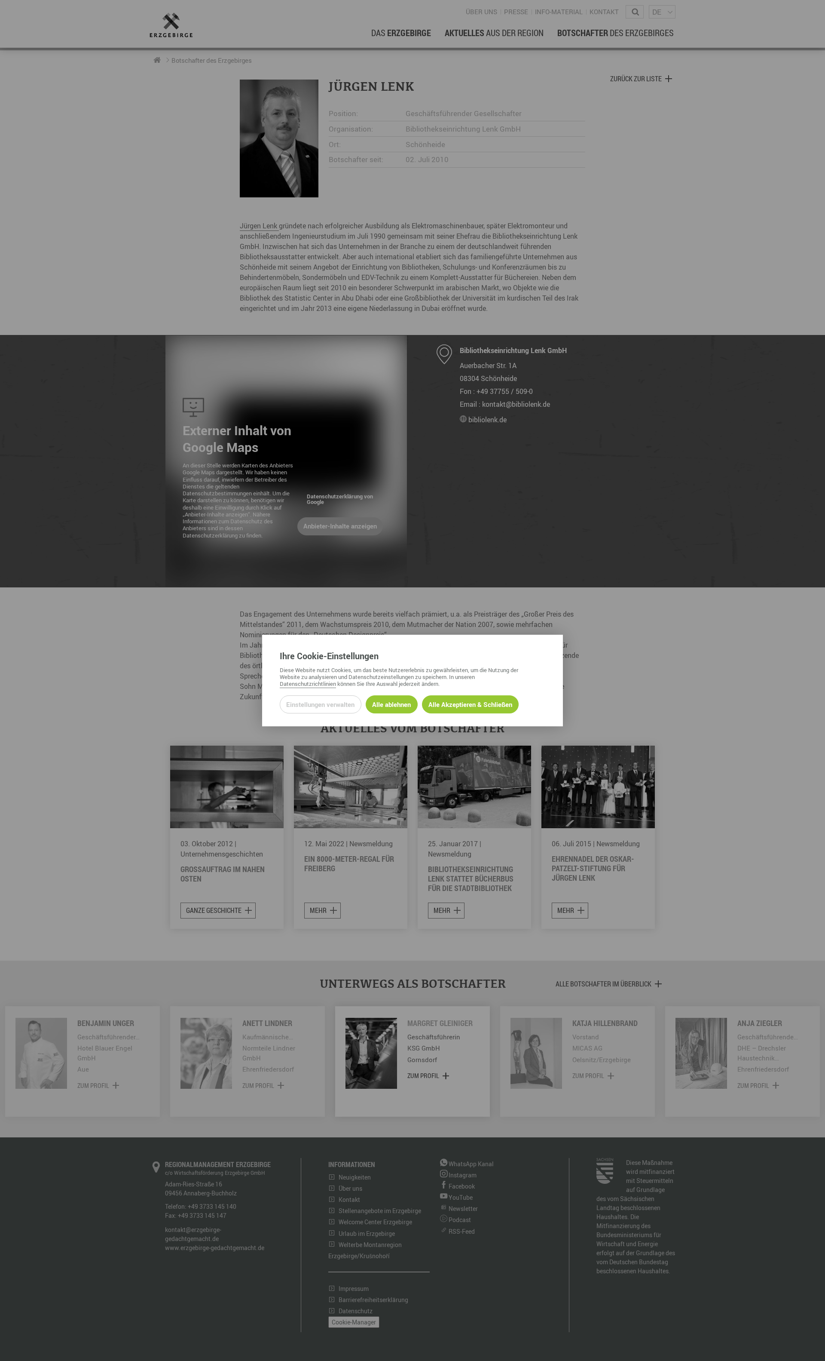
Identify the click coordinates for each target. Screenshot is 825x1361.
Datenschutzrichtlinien (308, 684)
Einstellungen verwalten (320, 704)
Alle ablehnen (391, 704)
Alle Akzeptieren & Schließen (470, 704)
